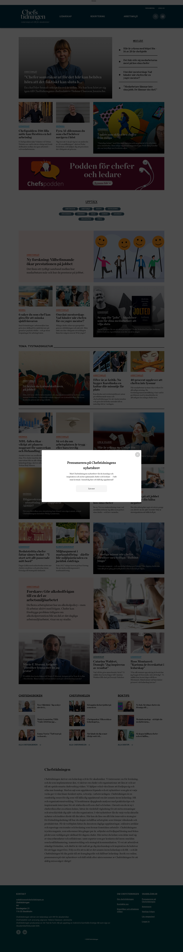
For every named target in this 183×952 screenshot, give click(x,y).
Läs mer (91, 488)
